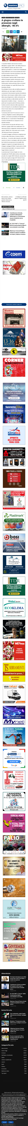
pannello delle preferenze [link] (7, 1116)
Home (3, 15)
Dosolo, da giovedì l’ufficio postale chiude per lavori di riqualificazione (17, 1037)
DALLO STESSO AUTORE (8, 209)
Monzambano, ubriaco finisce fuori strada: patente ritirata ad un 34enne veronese (7, 199)
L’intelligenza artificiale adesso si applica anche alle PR (20, 198)
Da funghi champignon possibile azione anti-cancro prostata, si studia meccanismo (18, 978)
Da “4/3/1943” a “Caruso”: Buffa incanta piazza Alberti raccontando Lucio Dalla (18, 225)
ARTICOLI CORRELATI (7, 207)
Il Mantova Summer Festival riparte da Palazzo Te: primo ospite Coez (17, 1030)
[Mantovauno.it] (14, 5)
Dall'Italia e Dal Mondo (10, 17)
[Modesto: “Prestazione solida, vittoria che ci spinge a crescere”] (5, 1023)
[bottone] (14, 304)
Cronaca (7, 15)
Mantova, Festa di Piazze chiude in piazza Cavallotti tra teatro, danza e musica (17, 232)
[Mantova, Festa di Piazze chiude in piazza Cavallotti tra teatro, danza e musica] (5, 232)
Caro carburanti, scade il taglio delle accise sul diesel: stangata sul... (18, 1015)
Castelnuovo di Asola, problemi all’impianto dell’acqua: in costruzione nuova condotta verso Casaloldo (17, 216)
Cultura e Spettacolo (4, 227)
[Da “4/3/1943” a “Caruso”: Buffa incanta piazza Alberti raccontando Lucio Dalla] (5, 225)
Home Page (17, 17)
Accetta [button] (4, 1122)
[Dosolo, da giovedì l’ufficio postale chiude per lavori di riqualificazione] (5, 1038)
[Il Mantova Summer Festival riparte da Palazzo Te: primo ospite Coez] (5, 1030)
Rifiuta (11, 1122)
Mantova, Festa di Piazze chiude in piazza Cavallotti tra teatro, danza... (18, 1003)
